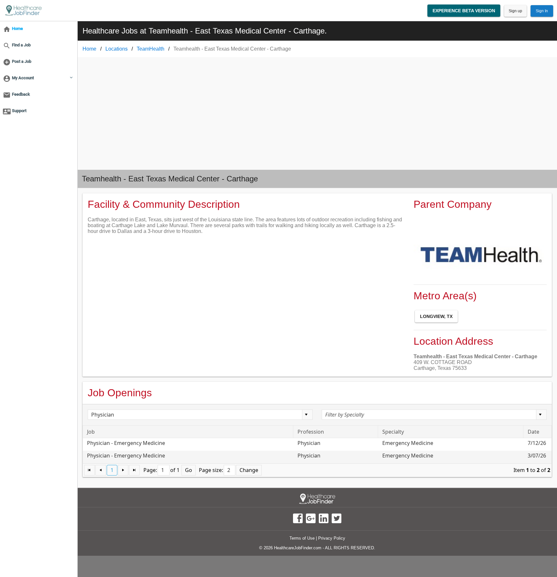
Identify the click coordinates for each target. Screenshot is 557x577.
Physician (309, 443)
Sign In (542, 11)
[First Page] (89, 470)
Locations (116, 49)
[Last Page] (134, 470)
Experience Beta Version (464, 10)
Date (533, 431)
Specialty (393, 431)
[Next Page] (123, 470)
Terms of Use (302, 538)
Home (89, 49)
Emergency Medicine (407, 443)
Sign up (515, 11)
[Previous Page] (100, 470)
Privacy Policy (331, 538)
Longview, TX (436, 316)
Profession (311, 431)
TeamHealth (150, 49)
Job (91, 431)
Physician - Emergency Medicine (126, 443)
